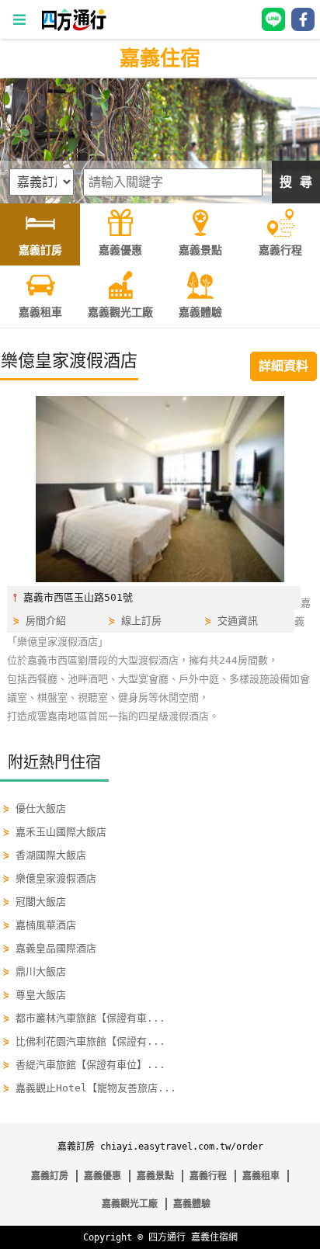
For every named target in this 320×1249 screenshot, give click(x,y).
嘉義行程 (208, 1176)
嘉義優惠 (102, 1176)
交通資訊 (237, 620)
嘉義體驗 (191, 1204)
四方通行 (167, 1237)
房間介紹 (46, 620)
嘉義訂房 (49, 1176)
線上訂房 (141, 620)
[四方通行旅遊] (73, 27)
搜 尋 (296, 182)
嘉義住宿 (160, 58)
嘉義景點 (155, 1176)
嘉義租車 (261, 1176)
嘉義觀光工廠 (130, 1204)
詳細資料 (283, 366)
